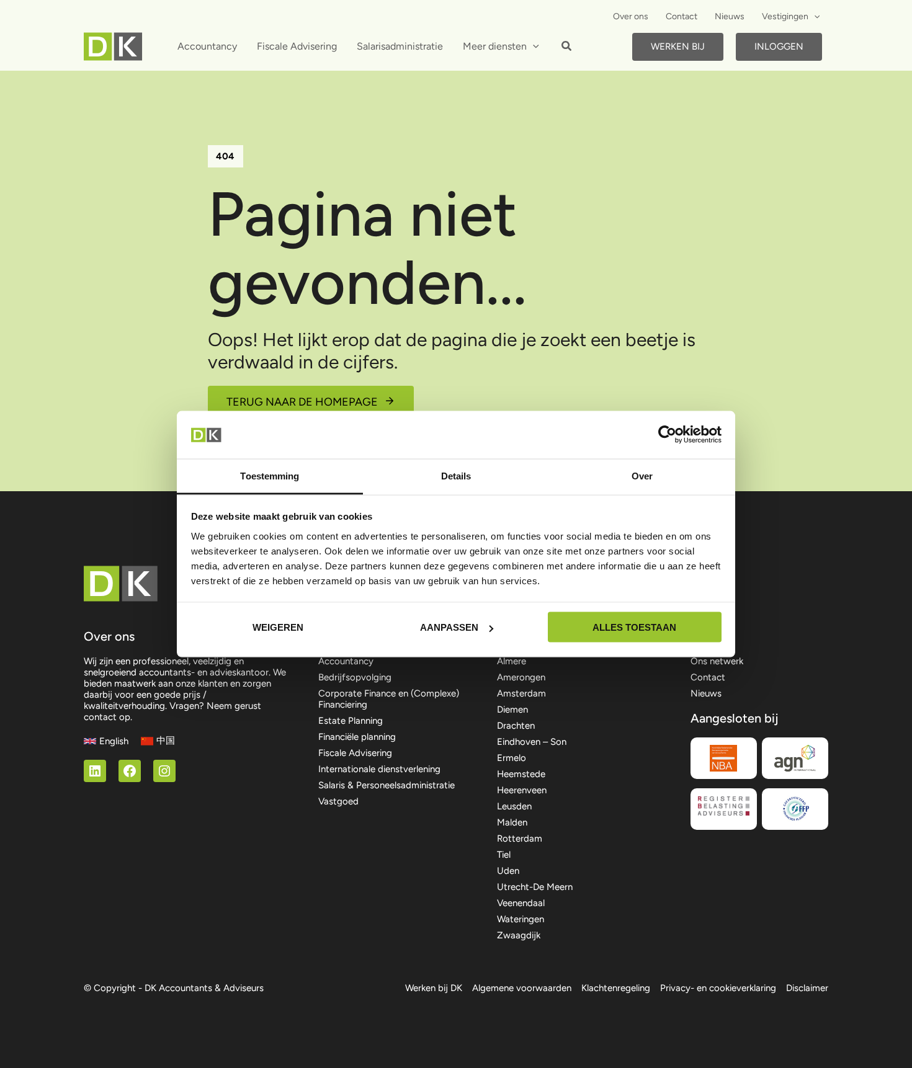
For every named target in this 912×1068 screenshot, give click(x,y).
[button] (814, 16)
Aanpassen (449, 627)
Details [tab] (456, 475)
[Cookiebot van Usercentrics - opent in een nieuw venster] (667, 434)
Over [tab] (642, 475)
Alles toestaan (634, 627)
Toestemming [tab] (269, 475)
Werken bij (678, 46)
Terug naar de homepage (302, 402)
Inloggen (778, 46)
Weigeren (278, 627)
